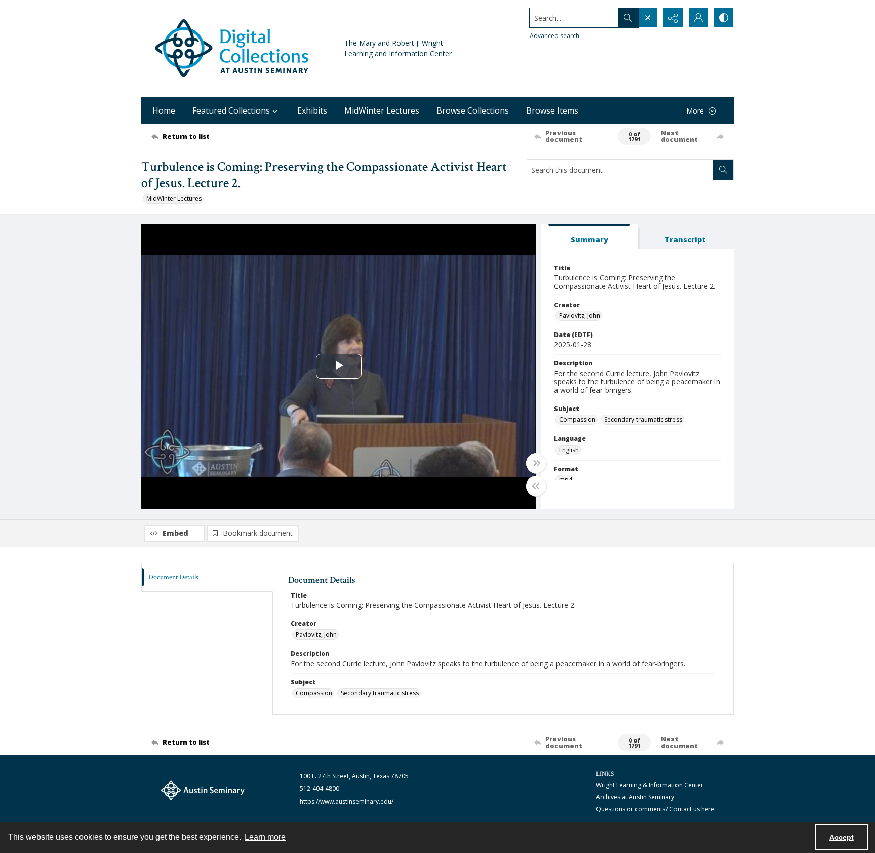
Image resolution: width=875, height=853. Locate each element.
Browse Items (552, 110)
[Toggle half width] (536, 486)
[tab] (589, 237)
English (569, 450)
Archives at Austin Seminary (635, 797)
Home (163, 110)
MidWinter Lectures (381, 110)
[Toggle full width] (536, 463)
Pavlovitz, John (579, 315)
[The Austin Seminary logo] (202, 790)
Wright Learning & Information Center (649, 785)
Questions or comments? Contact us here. (656, 809)
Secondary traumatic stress (643, 419)
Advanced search (554, 35)
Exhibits (312, 110)
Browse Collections (472, 110)
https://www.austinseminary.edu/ (346, 801)
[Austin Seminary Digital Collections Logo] (232, 48)
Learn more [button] (265, 837)
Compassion (577, 419)
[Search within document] (723, 170)
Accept (841, 837)
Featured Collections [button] (231, 110)
